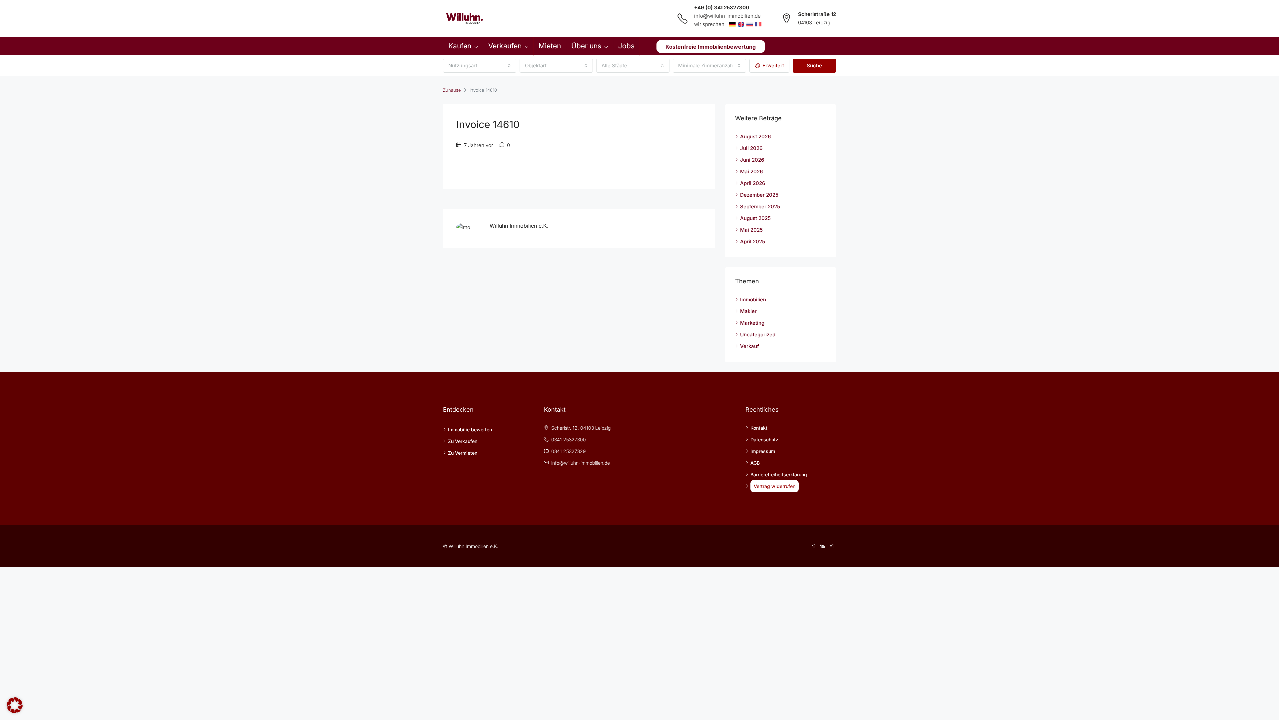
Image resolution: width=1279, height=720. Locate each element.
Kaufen (459, 46)
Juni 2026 (752, 160)
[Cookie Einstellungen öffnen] (15, 705)
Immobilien (753, 299)
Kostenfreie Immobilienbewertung (710, 46)
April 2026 (752, 183)
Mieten (550, 46)
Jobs (626, 46)
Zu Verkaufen (462, 441)
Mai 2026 (751, 171)
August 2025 (755, 218)
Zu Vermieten (462, 453)
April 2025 (752, 241)
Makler (748, 311)
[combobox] (479, 66)
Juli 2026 (751, 148)
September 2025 (760, 206)
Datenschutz (764, 439)
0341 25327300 (568, 439)
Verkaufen (505, 46)
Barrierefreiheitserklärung (778, 474)
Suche (814, 65)
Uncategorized (757, 334)
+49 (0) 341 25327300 (721, 7)
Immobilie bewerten (470, 429)
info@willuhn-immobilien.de (727, 16)
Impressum (762, 451)
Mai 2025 (751, 230)
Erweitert (772, 65)
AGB (755, 463)
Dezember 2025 (759, 195)
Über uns (586, 46)
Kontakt (758, 428)
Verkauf (749, 346)
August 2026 (755, 136)
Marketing (752, 323)
